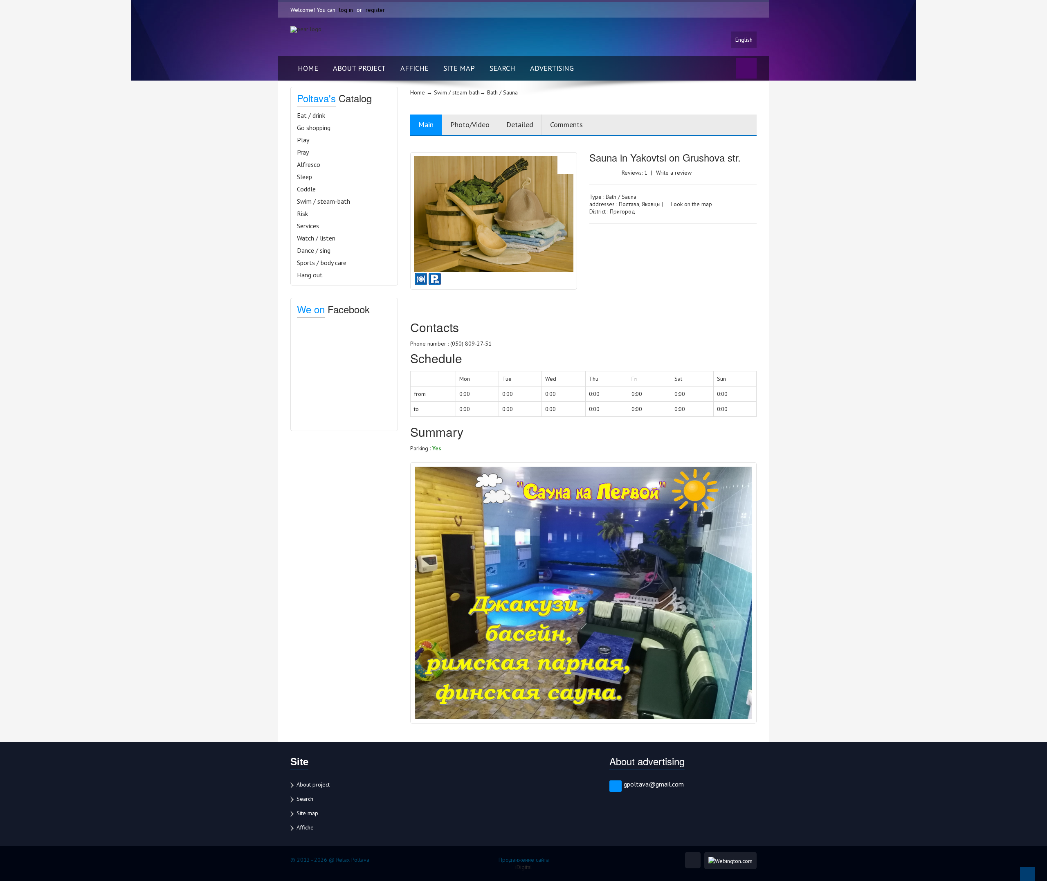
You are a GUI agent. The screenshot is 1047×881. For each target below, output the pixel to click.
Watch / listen (316, 238)
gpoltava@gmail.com (654, 784)
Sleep (304, 177)
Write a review (674, 172)
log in (346, 9)
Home (308, 68)
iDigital (523, 867)
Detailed (519, 124)
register (375, 9)
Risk (302, 213)
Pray (303, 152)
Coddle (306, 189)
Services (308, 226)
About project (359, 68)
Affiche (414, 68)
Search (502, 68)
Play (303, 140)
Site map (459, 68)
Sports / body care (321, 262)
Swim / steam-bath (323, 201)
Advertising (552, 68)
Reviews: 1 (634, 172)
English (744, 39)
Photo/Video (470, 124)
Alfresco (308, 164)
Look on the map (691, 204)
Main (426, 124)
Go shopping (313, 128)
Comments (566, 124)
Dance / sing (313, 250)
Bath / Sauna (621, 196)
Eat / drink (311, 115)
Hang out (310, 275)
